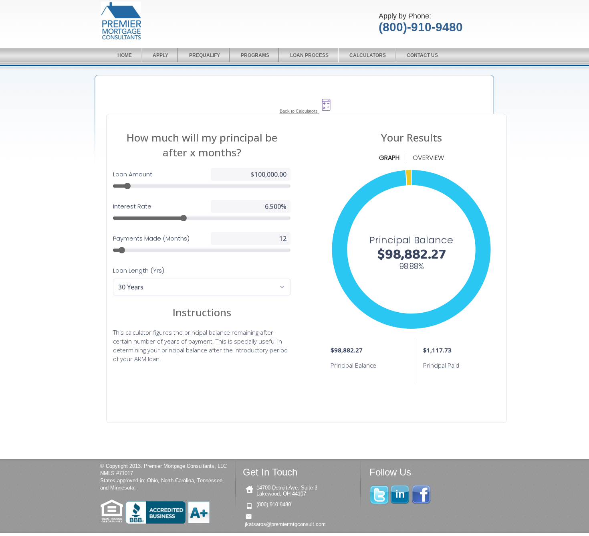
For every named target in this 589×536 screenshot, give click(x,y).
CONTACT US (422, 55)
